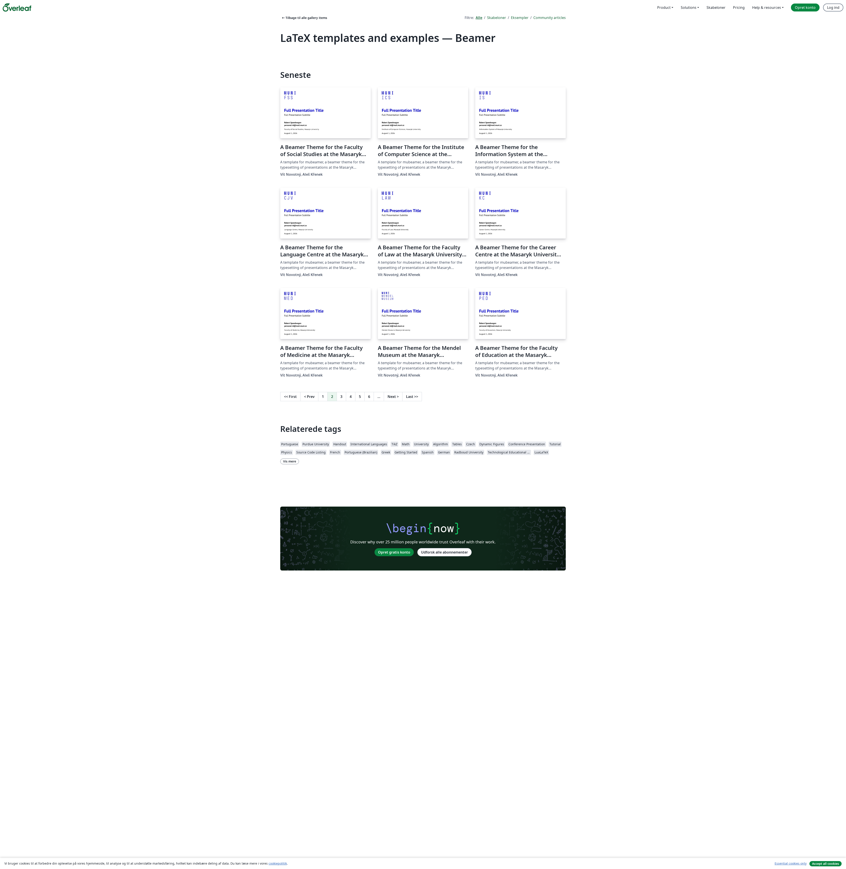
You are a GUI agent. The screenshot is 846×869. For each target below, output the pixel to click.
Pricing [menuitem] (739, 7)
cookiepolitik (278, 863)
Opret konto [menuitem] (805, 7)
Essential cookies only (791, 863)
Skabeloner (496, 17)
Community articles (549, 17)
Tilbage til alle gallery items (304, 18)
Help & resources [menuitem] (766, 7)
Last (412, 396)
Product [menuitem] (664, 7)
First (290, 396)
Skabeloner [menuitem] (716, 7)
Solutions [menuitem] (688, 7)
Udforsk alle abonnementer (444, 552)
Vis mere (289, 461)
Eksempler (520, 17)
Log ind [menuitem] (833, 7)
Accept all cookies (825, 864)
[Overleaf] (17, 7)
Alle (479, 17)
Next (393, 396)
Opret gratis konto (394, 552)
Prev (309, 396)
